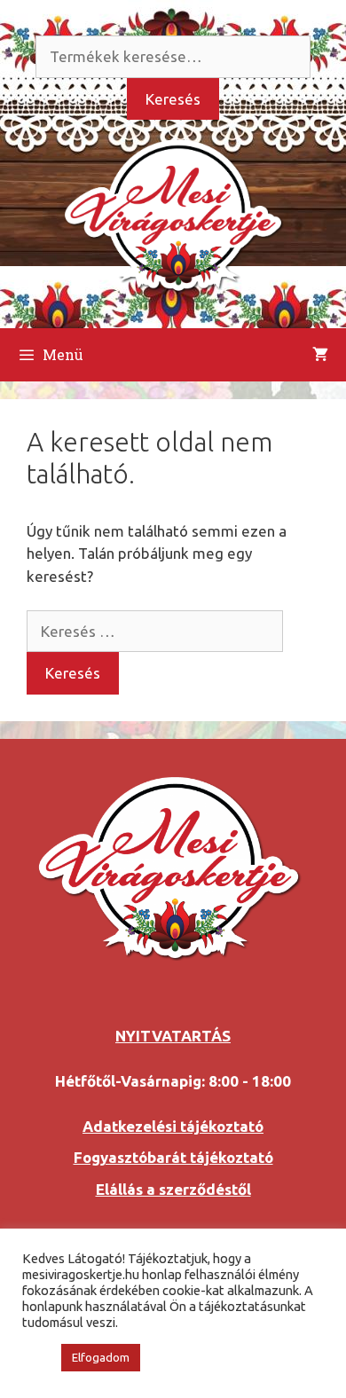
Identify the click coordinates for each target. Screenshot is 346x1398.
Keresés (173, 98)
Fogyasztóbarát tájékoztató (173, 1157)
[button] (37, 1358)
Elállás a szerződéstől (173, 1189)
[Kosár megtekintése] (320, 354)
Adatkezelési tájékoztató (173, 1126)
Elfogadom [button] (101, 1357)
